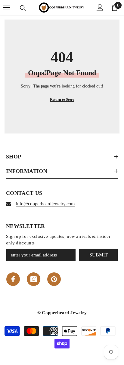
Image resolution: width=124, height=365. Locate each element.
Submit (98, 254)
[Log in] (100, 7)
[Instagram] (33, 279)
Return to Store (62, 99)
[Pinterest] (54, 279)
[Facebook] (13, 279)
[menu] (6, 7)
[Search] (22, 8)
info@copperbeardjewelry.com (45, 203)
